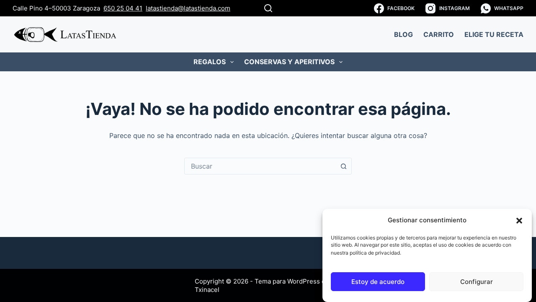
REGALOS (209, 61)
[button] (519, 220)
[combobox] (260, 166)
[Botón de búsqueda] (343, 166)
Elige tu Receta (493, 34)
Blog (403, 34)
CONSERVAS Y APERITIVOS (289, 61)
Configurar (476, 282)
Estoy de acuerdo (378, 282)
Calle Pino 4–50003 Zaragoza (56, 8)
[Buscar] (268, 8)
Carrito (438, 34)
